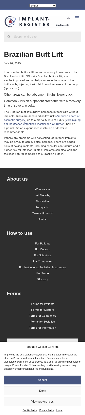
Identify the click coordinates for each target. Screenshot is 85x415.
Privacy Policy (46, 410)
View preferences (42, 401)
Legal (59, 410)
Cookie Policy (30, 410)
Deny (42, 390)
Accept (42, 379)
